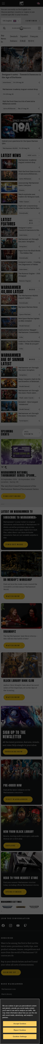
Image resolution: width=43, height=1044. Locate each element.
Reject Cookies (20, 1030)
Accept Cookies (19, 1024)
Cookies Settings (20, 1036)
